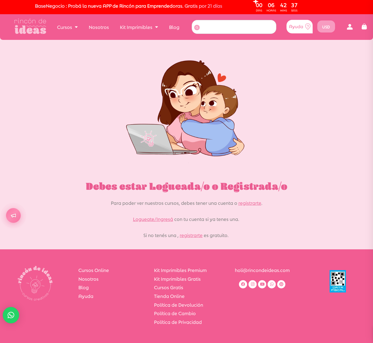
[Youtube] (262, 284)
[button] (350, 27)
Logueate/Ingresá (153, 218)
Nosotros (99, 26)
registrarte (249, 202)
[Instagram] (252, 284)
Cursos (64, 26)
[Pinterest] (281, 284)
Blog (174, 26)
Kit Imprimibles (136, 26)
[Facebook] (243, 284)
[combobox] (234, 27)
